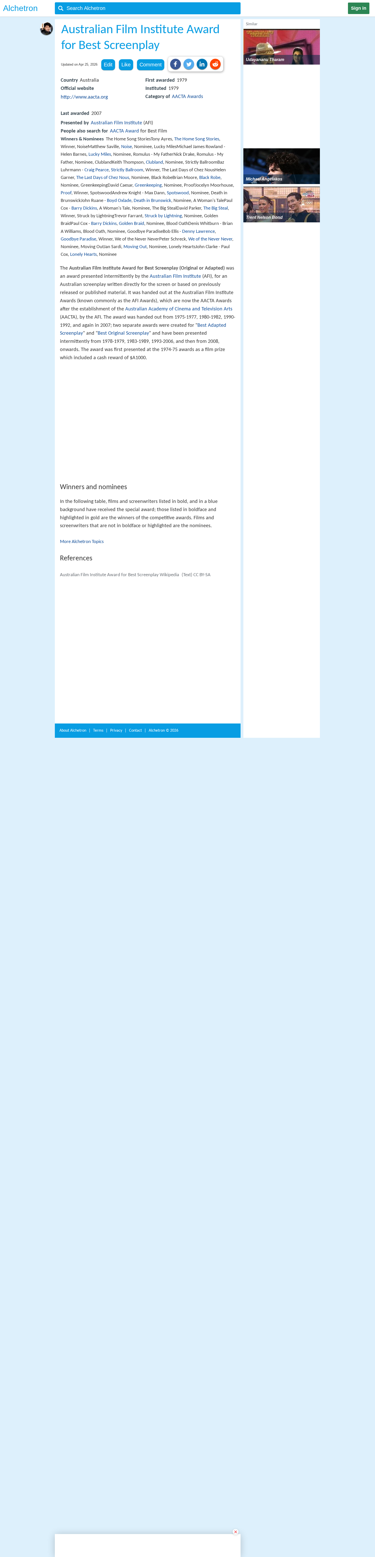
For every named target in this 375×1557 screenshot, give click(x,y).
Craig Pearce (96, 170)
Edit (108, 64)
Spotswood (178, 193)
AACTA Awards (187, 96)
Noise (126, 146)
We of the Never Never (210, 239)
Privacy (116, 1432)
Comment (151, 64)
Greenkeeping (148, 185)
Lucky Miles (100, 154)
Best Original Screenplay (123, 333)
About (72, 1432)
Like (126, 64)
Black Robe (209, 177)
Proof (66, 193)
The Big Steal (215, 208)
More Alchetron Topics (82, 616)
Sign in (358, 8)
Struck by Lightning (163, 216)
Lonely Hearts (83, 254)
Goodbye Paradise (78, 239)
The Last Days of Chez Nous (102, 177)
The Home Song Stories (196, 139)
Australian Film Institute (116, 123)
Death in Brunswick (152, 200)
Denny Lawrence (198, 231)
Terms (98, 1432)
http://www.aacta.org (84, 97)
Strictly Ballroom (127, 170)
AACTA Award (124, 131)
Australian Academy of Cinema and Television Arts (178, 309)
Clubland (154, 162)
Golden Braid (131, 223)
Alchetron (20, 8)
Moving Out (135, 247)
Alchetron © (163, 1432)
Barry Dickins (84, 208)
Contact (135, 1432)
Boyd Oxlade (119, 200)
